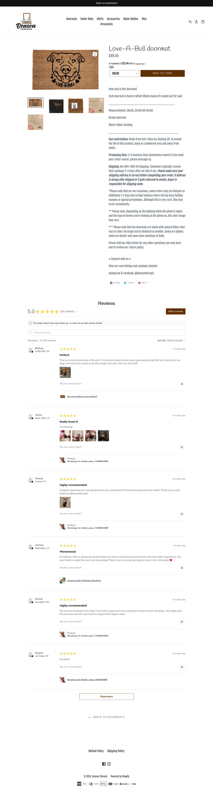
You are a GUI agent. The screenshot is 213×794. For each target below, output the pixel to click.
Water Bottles (130, 19)
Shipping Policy (115, 751)
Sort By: (162, 340)
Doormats (71, 19)
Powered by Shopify (120, 776)
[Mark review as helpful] (182, 383)
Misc (144, 19)
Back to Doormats (108, 717)
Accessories (113, 19)
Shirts (100, 19)
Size (111, 67)
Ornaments (106, 24)
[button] (147, 63)
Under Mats (86, 19)
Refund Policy (96, 751)
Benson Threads (99, 776)
